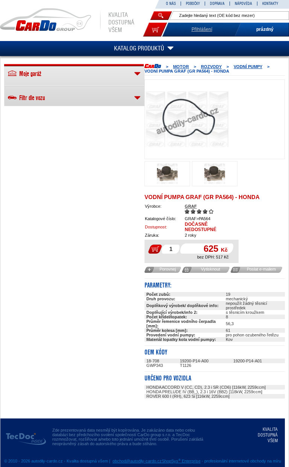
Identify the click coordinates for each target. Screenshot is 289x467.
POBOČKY (193, 3)
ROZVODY (211, 66)
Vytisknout (210, 269)
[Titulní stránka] (152, 66)
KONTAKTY (270, 3)
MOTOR (181, 66)
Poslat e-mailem (261, 269)
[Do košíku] (155, 30)
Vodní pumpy (248, 66)
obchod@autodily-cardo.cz (137, 461)
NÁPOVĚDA (243, 3)
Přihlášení (202, 29)
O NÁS (171, 3)
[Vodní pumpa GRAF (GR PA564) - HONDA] (187, 119)
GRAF (191, 206)
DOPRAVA (217, 3)
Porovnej (168, 269)
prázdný (265, 29)
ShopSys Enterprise (181, 461)
